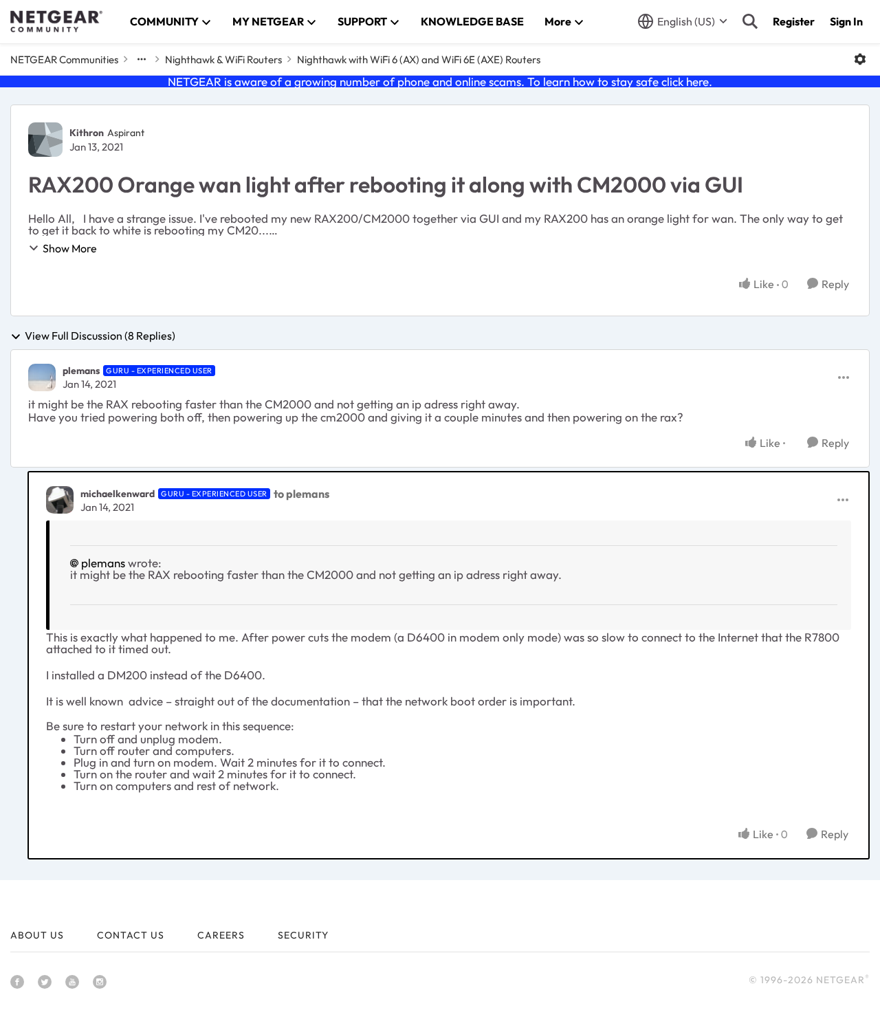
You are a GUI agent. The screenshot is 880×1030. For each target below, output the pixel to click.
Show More (70, 248)
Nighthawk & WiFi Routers (223, 59)
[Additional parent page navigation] (141, 59)
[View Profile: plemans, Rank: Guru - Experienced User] (42, 377)
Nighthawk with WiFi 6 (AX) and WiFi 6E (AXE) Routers (418, 59)
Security (303, 935)
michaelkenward (117, 493)
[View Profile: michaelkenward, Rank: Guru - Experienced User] (60, 500)
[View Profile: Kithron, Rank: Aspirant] (45, 139)
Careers (221, 935)
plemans (81, 370)
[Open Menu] (860, 59)
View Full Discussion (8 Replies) (100, 336)
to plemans (301, 493)
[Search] (750, 21)
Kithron (86, 133)
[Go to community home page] (56, 21)
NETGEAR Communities (64, 59)
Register (794, 21)
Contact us (130, 935)
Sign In (846, 21)
